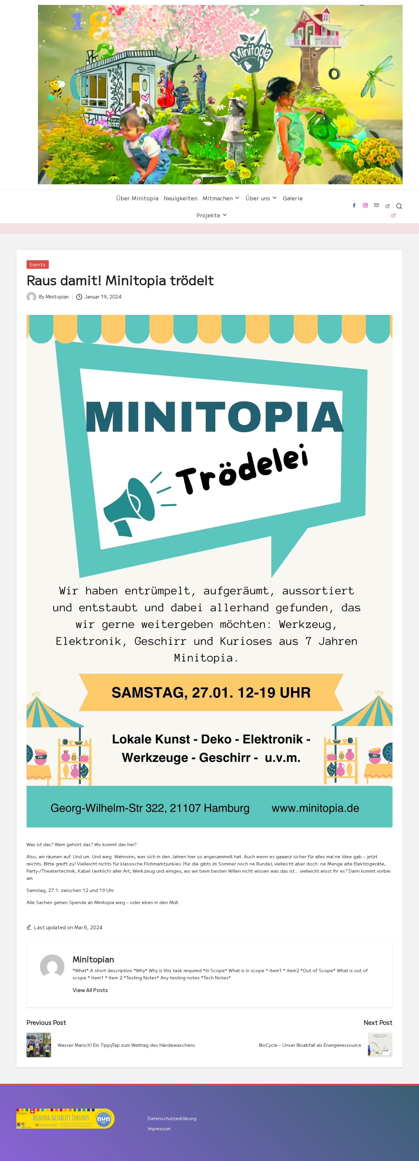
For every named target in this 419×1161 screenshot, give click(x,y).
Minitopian (93, 959)
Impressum (159, 1128)
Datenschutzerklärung (172, 1118)
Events (38, 264)
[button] (90, 990)
